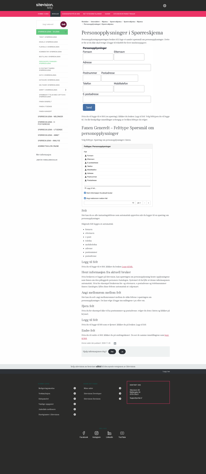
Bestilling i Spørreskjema (49, 57)
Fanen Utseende (45, 106)
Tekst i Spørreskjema (48, 37)
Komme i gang (43, 14)
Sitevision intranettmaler (124, 14)
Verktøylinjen (44, 393)
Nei (112, 352)
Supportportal (136, 398)
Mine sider (103, 388)
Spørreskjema (115, 21)
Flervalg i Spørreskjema (49, 47)
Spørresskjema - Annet (48, 135)
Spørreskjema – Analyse (49, 141)
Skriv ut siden (122, 343)
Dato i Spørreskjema (47, 75)
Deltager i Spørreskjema (49, 85)
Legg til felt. (127, 266)
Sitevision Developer (103, 393)
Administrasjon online (48, 146)
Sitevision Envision (103, 398)
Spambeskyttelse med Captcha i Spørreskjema (52, 96)
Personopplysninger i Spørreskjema (48, 62)
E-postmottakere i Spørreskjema (47, 69)
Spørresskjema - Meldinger (50, 117)
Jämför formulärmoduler (46, 160)
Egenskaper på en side (71, 14)
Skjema (105, 21)
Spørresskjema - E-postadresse (46, 123)
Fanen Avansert (45, 111)
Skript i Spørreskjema (48, 90)
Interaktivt (95, 21)
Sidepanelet (44, 399)
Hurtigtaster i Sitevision (49, 414)
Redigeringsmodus (46, 388)
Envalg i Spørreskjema (48, 42)
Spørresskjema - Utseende (50, 130)
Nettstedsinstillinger (92, 14)
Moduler (55, 14)
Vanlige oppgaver (46, 404)
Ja (122, 352)
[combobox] (47, 24)
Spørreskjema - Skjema (48, 32)
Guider (107, 14)
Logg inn (166, 371)
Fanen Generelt (45, 101)
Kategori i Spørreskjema (49, 80)
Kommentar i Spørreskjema (50, 52)
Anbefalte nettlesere (47, 409)
